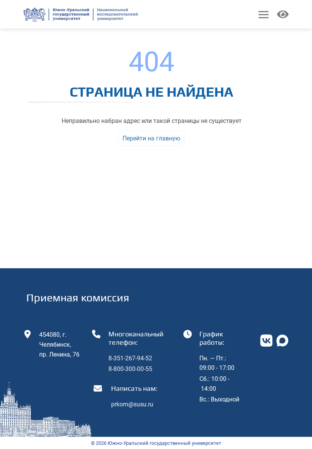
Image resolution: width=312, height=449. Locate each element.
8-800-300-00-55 (130, 369)
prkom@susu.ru (132, 404)
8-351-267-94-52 (130, 358)
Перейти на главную (151, 138)
